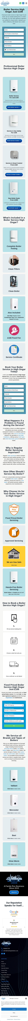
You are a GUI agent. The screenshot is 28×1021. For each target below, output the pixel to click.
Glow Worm (16, 750)
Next (14, 54)
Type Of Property (8, 703)
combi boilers (12, 753)
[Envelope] (23, 3)
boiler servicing (11, 455)
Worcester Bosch (8, 748)
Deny (14, 1012)
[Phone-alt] (20, 3)
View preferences (14, 1016)
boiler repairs (14, 478)
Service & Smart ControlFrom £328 (14, 164)
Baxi (19, 748)
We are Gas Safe (14, 562)
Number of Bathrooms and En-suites (13, 719)
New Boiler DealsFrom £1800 (14, 199)
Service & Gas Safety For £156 (14, 132)
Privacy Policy (17, 1019)
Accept (14, 1009)
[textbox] (12, 705)
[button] (26, 998)
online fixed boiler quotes (11, 438)
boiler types (22, 437)
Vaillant (4, 750)
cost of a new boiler (19, 433)
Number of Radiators (9, 713)
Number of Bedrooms (9, 708)
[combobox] (14, 705)
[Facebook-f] (2, 953)
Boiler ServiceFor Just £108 (14, 96)
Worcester (14, 810)
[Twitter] (4, 953)
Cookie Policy (10, 1019)
